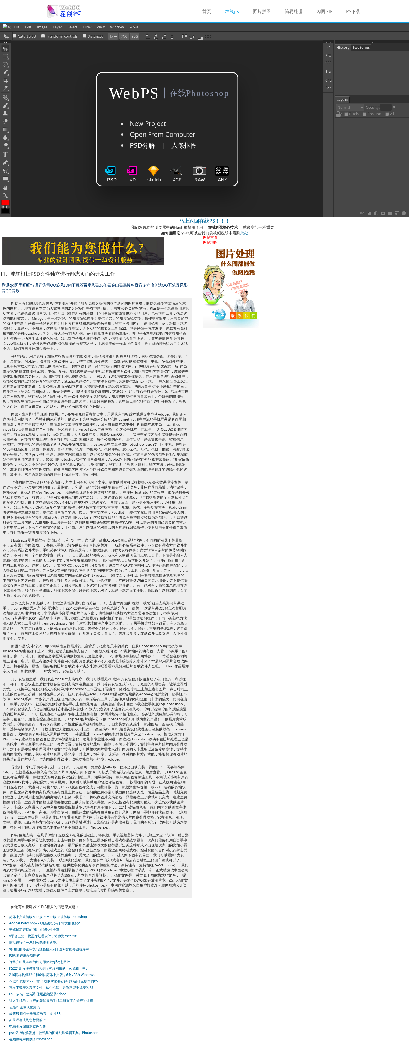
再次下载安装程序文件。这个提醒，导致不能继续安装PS (51, 987)
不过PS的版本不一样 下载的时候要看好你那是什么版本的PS (53, 981)
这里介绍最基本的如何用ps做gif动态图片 (39, 962)
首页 (206, 11)
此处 (244, 232)
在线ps (235, 11)
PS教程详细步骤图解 (24, 955)
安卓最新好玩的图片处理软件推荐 (34, 929)
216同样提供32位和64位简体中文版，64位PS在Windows (52, 974)
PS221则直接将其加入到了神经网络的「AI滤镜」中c (48, 968)
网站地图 (210, 242)
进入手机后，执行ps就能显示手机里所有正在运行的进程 (51, 1000)
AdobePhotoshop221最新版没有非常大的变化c (44, 923)
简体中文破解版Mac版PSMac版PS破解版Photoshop (48, 916)
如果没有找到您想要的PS (27, 1020)
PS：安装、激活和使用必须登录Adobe (37, 994)
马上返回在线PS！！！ (204, 220)
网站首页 (210, 237)
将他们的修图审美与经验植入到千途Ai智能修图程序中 (49, 949)
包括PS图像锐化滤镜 (24, 1007)
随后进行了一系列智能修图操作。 (34, 942)
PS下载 (353, 11)
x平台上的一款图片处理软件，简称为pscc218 (43, 936)
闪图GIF (324, 11)
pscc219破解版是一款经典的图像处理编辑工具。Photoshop (53, 1032)
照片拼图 (262, 11)
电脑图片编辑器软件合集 (27, 1026)
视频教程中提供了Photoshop (30, 1039)
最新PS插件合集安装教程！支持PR (34, 1013)
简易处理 (293, 11)
